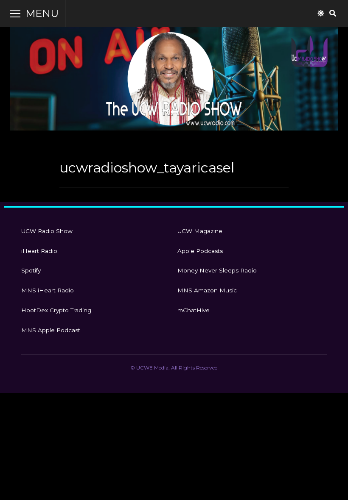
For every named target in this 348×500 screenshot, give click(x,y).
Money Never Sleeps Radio (217, 270)
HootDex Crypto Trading (56, 310)
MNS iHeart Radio (47, 290)
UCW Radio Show (47, 231)
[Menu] (15, 13)
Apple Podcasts (200, 250)
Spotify (31, 270)
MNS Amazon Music (207, 290)
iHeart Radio (39, 250)
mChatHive (193, 310)
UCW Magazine (199, 231)
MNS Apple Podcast (50, 330)
